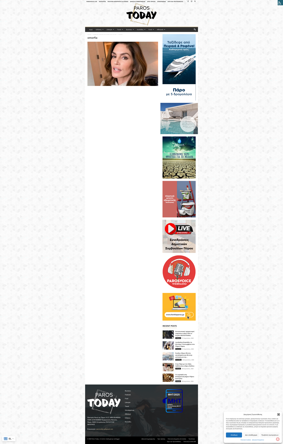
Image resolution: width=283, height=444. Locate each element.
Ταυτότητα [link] (102, 1)
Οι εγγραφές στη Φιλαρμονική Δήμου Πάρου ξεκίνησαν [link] (184, 377)
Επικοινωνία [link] (161, 1)
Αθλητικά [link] (160, 30)
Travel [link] (119, 30)
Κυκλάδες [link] (140, 30)
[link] (280, 2)
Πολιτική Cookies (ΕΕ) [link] (190, 441)
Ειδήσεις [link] (98, 30)
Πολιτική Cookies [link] (246, 440)
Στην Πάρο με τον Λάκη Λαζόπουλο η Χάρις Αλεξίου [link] (184, 365)
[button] (278, 414)
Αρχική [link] (89, 34)
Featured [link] (178, 349)
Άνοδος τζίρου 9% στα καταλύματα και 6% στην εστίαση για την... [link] (183, 355)
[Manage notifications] (278, 439)
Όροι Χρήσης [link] (151, 1)
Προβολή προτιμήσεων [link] (269, 435)
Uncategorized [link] (129, 410)
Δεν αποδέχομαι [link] (251, 435)
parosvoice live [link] (91, 1)
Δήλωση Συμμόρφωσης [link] (137, 1)
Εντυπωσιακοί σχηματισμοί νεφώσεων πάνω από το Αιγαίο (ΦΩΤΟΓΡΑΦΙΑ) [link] (184, 333)
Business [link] (129, 30)
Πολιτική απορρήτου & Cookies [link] (118, 1)
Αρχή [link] (91, 30)
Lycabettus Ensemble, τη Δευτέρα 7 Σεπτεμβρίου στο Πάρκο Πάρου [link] (185, 344)
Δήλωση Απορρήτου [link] (258, 440)
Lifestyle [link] (109, 30)
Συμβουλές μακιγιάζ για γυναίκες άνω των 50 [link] (104, 34)
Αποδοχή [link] (234, 435)
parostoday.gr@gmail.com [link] (104, 429)
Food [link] (150, 30)
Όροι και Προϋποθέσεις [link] (175, 1)
